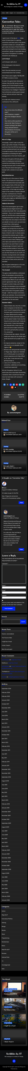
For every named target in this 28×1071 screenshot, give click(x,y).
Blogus (22, 1066)
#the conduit (16, 31)
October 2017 (5, 704)
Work (3, 968)
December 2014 (6, 708)
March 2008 (5, 892)
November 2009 (6, 815)
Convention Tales (11, 22)
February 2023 (6, 696)
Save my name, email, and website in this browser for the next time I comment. (13, 603)
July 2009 (4, 831)
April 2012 (4, 738)
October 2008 (5, 865)
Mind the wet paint (7, 649)
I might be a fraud (7, 641)
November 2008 (6, 861)
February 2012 (6, 746)
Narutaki (4, 677)
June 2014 (5, 715)
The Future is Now (7, 637)
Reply (21, 502)
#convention (17, 27)
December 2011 (6, 750)
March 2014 (5, 719)
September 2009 (6, 823)
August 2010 (5, 781)
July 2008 (4, 877)
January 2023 (6, 700)
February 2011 (6, 761)
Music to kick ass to (9, 433)
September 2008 (6, 869)
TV (2, 961)
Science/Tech (5, 957)
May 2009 (4, 838)
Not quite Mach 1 (8, 466)
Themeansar (14, 1068)
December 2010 (6, 769)
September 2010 (6, 777)
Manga (3, 926)
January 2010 (5, 808)
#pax (18, 29)
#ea (22, 27)
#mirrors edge (12, 29)
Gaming (5, 18)
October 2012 (5, 734)
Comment (5, 563)
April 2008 (5, 888)
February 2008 (6, 896)
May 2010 (4, 792)
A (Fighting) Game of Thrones (16, 677)
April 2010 (4, 796)
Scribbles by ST (13, 4)
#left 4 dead (5, 29)
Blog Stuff (5, 915)
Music (3, 934)
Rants (3, 945)
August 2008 (5, 873)
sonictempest (10, 25)
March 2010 (5, 800)
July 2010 (4, 784)
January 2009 (6, 854)
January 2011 (5, 765)
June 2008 (5, 881)
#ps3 (7, 31)
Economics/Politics (7, 918)
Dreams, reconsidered (8, 634)
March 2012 (5, 742)
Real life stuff (6, 949)
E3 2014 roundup (8, 449)
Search (4, 616)
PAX (19, 38)
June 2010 (5, 788)
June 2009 (5, 834)
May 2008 (4, 884)
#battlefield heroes (8, 27)
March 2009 (5, 846)
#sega (10, 31)
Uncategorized (6, 965)
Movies (4, 930)
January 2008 (6, 900)
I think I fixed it (6, 645)
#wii (13, 33)
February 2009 (6, 850)
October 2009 (5, 819)
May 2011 (4, 758)
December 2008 (6, 858)
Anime (3, 911)
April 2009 (5, 842)
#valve (9, 33)
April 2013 (4, 723)
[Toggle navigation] (2, 5)
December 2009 (6, 811)
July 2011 (4, 754)
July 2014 (4, 711)
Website (4, 595)
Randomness (5, 942)
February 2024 (6, 692)
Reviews (4, 953)
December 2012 (6, 731)
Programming (5, 938)
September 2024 (6, 688)
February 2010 (6, 804)
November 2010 (6, 773)
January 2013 (5, 727)
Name (4, 585)
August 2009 (5, 827)
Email (4, 590)
